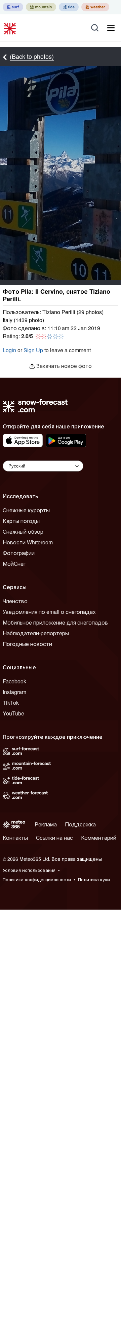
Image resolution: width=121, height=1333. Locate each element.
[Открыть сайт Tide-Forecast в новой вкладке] (69, 7)
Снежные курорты (26, 510)
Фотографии (19, 553)
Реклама (46, 824)
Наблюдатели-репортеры (36, 633)
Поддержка (80, 824)
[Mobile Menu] (111, 28)
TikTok (11, 702)
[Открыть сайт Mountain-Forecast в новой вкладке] (41, 7)
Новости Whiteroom (28, 542)
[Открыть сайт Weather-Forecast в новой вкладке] (95, 7)
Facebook (14, 681)
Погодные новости (27, 644)
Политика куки (94, 879)
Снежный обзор (23, 531)
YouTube (13, 713)
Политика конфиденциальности (37, 879)
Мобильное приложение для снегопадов (55, 622)
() (73, 312)
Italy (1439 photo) (23, 320)
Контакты (15, 837)
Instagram (14, 692)
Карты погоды (21, 521)
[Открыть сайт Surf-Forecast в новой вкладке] (13, 7)
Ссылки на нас (54, 837)
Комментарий (98, 837)
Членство (15, 601)
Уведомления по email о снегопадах (49, 612)
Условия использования (29, 870)
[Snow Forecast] (10, 27)
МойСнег (14, 563)
